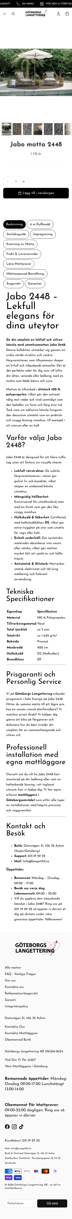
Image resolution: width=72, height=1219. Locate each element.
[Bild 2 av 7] (17, 129)
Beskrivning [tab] (14, 224)
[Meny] (4, 13)
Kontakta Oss (15, 1026)
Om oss (10, 980)
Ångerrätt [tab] (13, 283)
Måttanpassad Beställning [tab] (25, 273)
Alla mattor (13, 967)
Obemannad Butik (18, 1039)
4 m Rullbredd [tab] (40, 224)
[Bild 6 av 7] (58, 129)
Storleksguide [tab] (16, 234)
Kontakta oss (14, 987)
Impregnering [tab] (43, 234)
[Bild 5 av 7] (48, 129)
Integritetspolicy (16, 1006)
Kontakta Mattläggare (21, 1033)
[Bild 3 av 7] (27, 129)
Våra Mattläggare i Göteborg (26, 1066)
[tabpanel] (36, 607)
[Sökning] (13, 13)
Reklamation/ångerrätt (21, 993)
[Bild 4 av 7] (37, 129)
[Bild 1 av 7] (6, 129)
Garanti (10, 1000)
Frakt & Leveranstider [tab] (22, 254)
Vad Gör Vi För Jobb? (20, 1060)
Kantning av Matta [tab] (20, 244)
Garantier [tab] (35, 283)
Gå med (52, 1203)
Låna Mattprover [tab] (18, 264)
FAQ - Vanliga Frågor (20, 974)
